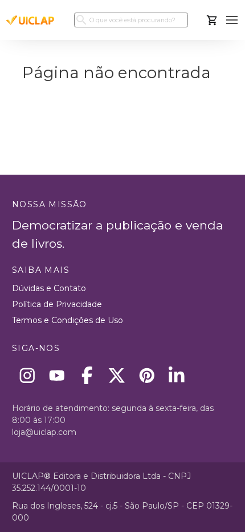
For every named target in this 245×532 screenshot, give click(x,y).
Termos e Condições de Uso (67, 320)
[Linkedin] (177, 375)
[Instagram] (27, 375)
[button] (232, 20)
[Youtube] (57, 375)
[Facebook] (87, 375)
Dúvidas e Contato (49, 288)
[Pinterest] (147, 375)
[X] (117, 375)
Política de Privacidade (57, 304)
